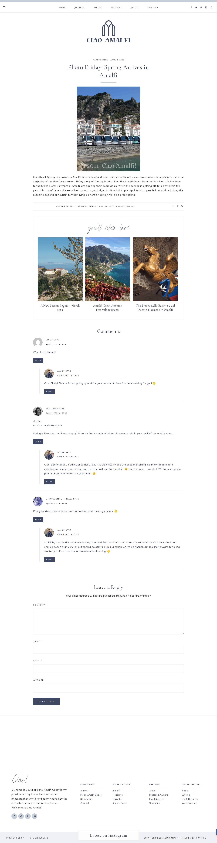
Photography (117, 206)
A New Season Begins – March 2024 (60, 308)
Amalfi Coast (120, 803)
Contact (84, 803)
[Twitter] (197, 3)
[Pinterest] (202, 3)
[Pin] (181, 205)
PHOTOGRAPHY (100, 60)
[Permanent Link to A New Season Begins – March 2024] (60, 300)
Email (37, 660)
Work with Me (189, 803)
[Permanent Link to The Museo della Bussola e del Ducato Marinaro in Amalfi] (155, 300)
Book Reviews (190, 799)
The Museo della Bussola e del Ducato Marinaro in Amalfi (155, 308)
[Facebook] (192, 3)
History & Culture (158, 795)
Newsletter (86, 799)
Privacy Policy (15, 838)
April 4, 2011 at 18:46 (57, 503)
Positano (118, 795)
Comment (39, 605)
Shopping (154, 803)
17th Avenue (199, 838)
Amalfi (103, 206)
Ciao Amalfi (108, 31)
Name (37, 641)
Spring (131, 206)
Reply (38, 360)
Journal (84, 790)
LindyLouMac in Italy (59, 499)
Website (38, 680)
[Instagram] (206, 3)
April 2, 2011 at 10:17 (68, 456)
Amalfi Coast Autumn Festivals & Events (107, 308)
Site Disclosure (39, 838)
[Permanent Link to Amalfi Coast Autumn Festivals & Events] (107, 300)
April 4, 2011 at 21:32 (68, 534)
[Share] (172, 205)
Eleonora (52, 409)
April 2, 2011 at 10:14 (68, 375)
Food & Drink (156, 799)
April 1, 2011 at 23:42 (57, 413)
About (185, 790)
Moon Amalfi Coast (91, 795)
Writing (186, 795)
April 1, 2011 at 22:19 (57, 344)
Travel (152, 790)
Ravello (117, 799)
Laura (61, 371)
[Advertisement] (103, 739)
